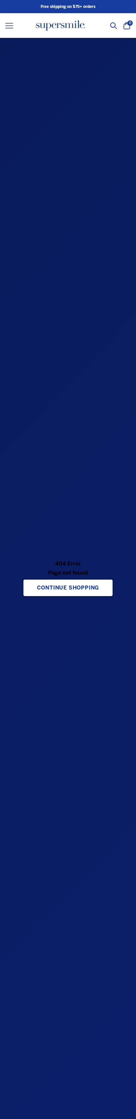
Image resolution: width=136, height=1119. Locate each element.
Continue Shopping (68, 588)
